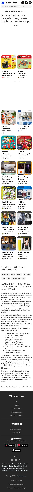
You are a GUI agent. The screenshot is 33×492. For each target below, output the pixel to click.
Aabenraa (4, 377)
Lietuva (21, 468)
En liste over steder (16, 412)
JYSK (24, 306)
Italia (17, 468)
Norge (11, 470)
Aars (2, 375)
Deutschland (18, 466)
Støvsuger (5, 274)
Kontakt (16, 405)
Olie (8, 278)
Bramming (12, 379)
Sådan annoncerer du (16, 429)
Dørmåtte (27, 274)
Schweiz (10, 466)
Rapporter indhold (16, 408)
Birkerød (10, 377)
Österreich (14, 464)
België (26, 464)
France (4, 468)
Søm (23, 278)
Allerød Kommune (21, 379)
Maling (19, 274)
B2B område (16, 432)
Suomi (25, 466)
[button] (26, 2)
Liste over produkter (16, 415)
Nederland (5, 470)
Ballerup (26, 375)
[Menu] (30, 2)
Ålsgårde (7, 375)
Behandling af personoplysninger (16, 488)
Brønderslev (5, 379)
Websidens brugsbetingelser (16, 484)
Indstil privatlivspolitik (16, 480)
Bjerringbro (14, 375)
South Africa (23, 470)
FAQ (16, 402)
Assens (21, 373)
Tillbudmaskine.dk (22, 476)
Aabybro (21, 375)
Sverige (16, 470)
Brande (3, 381)
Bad (3, 278)
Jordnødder (16, 278)
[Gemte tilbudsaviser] (22, 2)
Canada (4, 466)
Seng (13, 274)
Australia (20, 464)
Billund (26, 373)
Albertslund (17, 377)
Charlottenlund (25, 377)
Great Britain (11, 468)
